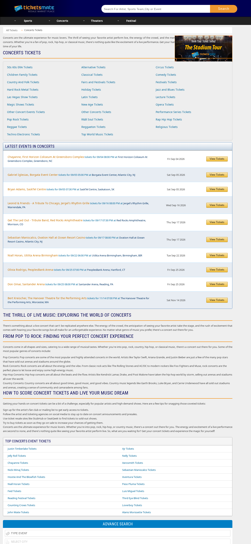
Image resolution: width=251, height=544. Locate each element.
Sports (28, 21)
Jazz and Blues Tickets (170, 89)
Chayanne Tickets (18, 463)
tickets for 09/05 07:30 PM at (61, 189)
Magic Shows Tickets (20, 104)
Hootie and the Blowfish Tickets (26, 477)
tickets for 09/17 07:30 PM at (77, 222)
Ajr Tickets (128, 448)
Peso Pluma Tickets (133, 484)
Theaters (97, 21)
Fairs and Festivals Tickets (98, 82)
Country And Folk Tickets (23, 82)
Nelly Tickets (129, 455)
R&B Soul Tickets (92, 119)
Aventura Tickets (132, 477)
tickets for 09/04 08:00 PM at (77, 159)
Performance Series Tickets (173, 112)
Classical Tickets (92, 75)
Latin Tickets (89, 97)
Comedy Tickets (166, 75)
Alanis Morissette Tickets (136, 512)
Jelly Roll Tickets (17, 455)
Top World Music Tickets (97, 134)
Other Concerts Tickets (96, 112)
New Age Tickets (92, 104)
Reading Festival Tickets (21, 498)
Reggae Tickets (17, 127)
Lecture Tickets (165, 97)
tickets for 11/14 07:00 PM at (78, 300)
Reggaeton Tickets (93, 127)
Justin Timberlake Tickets (22, 448)
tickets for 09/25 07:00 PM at (66, 270)
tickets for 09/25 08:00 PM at (60, 284)
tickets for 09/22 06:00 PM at (75, 255)
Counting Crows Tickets (21, 505)
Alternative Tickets (93, 67)
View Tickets (217, 158)
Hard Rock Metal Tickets (22, 89)
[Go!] (223, 9)
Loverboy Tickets (132, 505)
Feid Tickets (14, 491)
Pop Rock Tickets (18, 119)
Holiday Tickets (91, 89)
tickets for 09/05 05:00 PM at (71, 175)
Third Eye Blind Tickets (135, 498)
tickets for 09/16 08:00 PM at (78, 205)
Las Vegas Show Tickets (22, 97)
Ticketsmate (53, 8)
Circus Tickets (165, 67)
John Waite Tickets (18, 512)
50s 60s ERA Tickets (20, 67)
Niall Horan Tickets (18, 484)
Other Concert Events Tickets (26, 112)
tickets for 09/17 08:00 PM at (76, 239)
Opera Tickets (165, 104)
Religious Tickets (167, 127)
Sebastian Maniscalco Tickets (139, 470)
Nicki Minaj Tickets (18, 470)
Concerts (62, 21)
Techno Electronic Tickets (23, 134)
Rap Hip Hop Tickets (169, 119)
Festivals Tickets (166, 82)
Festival (131, 21)
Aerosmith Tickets (132, 463)
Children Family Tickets (22, 75)
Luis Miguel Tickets (133, 491)
